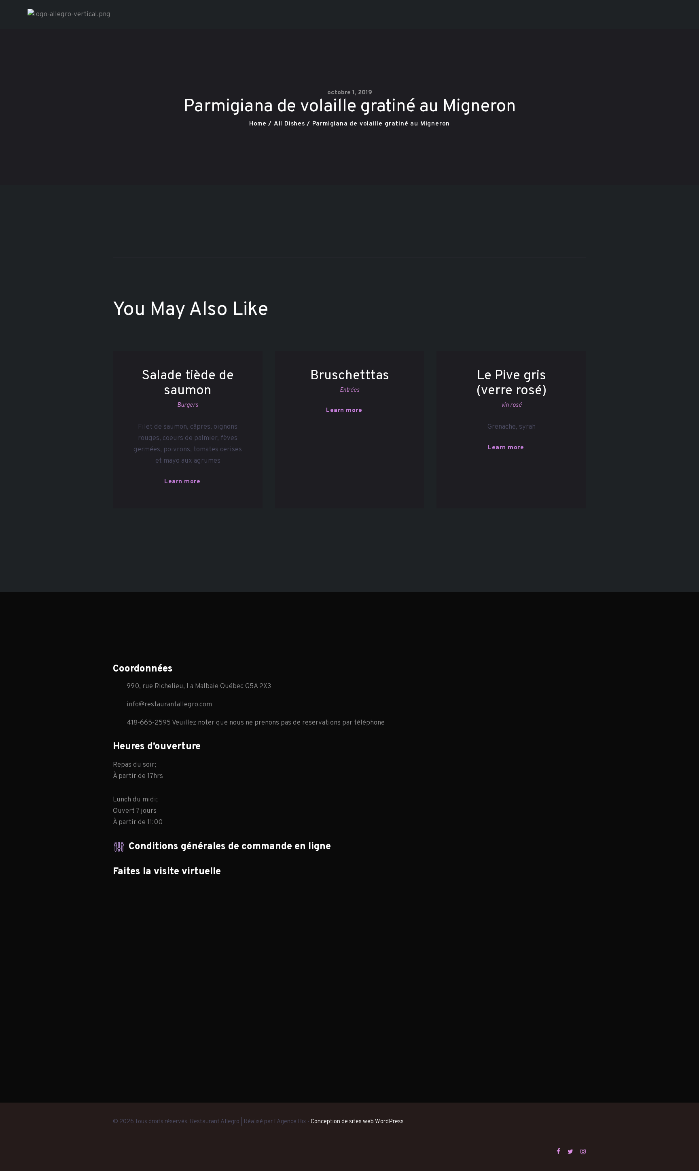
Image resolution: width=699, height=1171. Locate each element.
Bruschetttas (349, 376)
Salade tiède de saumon (188, 384)
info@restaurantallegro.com (169, 704)
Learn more (182, 482)
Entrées (350, 390)
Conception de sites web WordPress (357, 1122)
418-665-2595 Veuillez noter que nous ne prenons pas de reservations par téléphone (256, 722)
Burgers (187, 405)
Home (258, 124)
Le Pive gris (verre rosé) (511, 384)
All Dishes (289, 124)
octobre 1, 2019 (349, 93)
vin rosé (511, 405)
